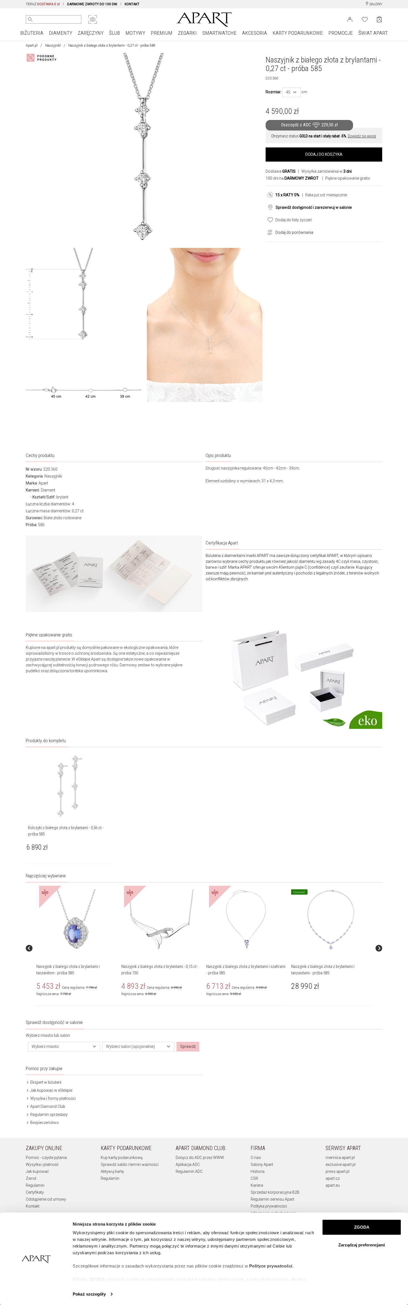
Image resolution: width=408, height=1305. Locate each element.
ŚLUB (114, 33)
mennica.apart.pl (340, 1157)
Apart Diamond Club (47, 1106)
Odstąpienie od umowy (46, 1199)
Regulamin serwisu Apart (272, 1199)
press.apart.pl (337, 1171)
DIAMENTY (60, 33)
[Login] (349, 19)
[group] (76, 948)
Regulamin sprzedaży (48, 1114)
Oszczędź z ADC (309, 124)
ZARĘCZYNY (91, 33)
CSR (254, 1178)
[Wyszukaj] (30, 19)
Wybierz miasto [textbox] (45, 1046)
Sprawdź (188, 1046)
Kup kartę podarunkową (122, 1157)
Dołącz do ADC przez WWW (200, 1157)
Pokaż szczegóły (89, 1294)
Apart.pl (31, 45)
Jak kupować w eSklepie (50, 1090)
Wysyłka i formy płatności (52, 1098)
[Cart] (379, 19)
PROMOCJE (340, 33)
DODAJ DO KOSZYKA (323, 154)
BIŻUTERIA (31, 33)
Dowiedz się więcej (362, 136)
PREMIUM (161, 33)
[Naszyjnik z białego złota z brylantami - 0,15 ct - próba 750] (161, 920)
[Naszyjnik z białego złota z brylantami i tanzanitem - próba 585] (76, 920)
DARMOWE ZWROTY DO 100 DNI (92, 4)
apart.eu (333, 1185)
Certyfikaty (35, 1192)
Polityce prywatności (271, 1266)
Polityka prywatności (269, 1206)
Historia (258, 1171)
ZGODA (361, 1227)
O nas (256, 1157)
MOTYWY (135, 33)
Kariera (257, 1185)
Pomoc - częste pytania (46, 1157)
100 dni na (292, 178)
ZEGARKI (187, 33)
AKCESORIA (254, 33)
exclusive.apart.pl (341, 1164)
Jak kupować (37, 1171)
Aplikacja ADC (188, 1164)
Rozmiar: (273, 92)
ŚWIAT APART (373, 33)
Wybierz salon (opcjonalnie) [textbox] (130, 1046)
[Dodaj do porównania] (268, 232)
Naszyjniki (53, 45)
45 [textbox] (288, 92)
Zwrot (31, 1178)
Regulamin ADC (189, 1171)
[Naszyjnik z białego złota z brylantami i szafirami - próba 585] (245, 920)
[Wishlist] (365, 19)
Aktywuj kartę (112, 1171)
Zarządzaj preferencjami (361, 1245)
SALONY (375, 4)
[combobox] (291, 92)
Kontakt (32, 1206)
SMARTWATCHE (219, 33)
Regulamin (35, 1185)
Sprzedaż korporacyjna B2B (275, 1192)
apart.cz (333, 1178)
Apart (43, 483)
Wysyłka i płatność (42, 1164)
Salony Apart (262, 1164)
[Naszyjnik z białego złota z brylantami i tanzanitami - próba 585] (330, 920)
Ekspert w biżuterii (45, 1082)
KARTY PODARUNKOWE (298, 33)
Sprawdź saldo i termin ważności (129, 1164)
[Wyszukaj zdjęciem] (93, 19)
